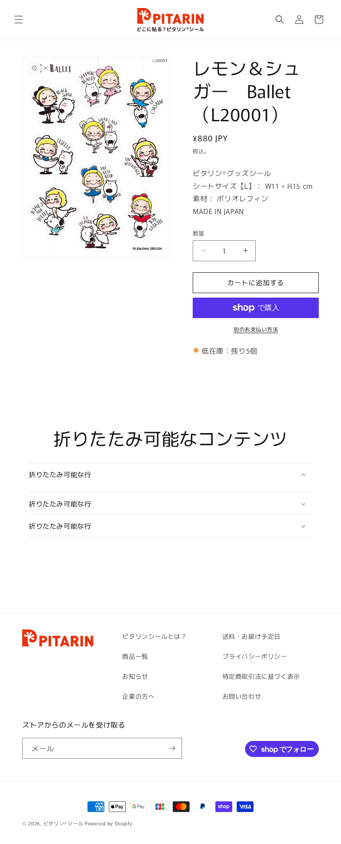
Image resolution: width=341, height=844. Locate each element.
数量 (199, 233)
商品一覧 (135, 656)
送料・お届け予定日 (251, 636)
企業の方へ (138, 696)
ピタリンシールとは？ (154, 636)
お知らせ (135, 676)
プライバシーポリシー (254, 656)
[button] (18, 19)
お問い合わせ (242, 696)
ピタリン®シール (63, 823)
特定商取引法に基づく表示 (261, 676)
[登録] (172, 748)
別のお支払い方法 (256, 329)
